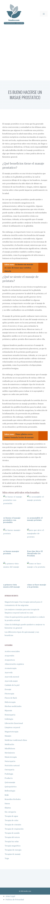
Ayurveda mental (12, 676)
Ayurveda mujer (11, 681)
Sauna (7, 803)
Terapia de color (11, 820)
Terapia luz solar (12, 841)
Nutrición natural (12, 765)
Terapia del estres (12, 837)
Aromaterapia (10, 668)
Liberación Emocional (14, 723)
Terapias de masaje (12, 854)
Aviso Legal (10, 896)
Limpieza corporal (12, 727)
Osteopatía (9, 769)
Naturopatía (10, 761)
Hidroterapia (10, 702)
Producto (9, 778)
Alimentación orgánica (14, 664)
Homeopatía (10, 714)
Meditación (9, 744)
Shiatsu (8, 807)
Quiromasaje (10, 782)
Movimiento (10, 752)
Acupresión (9, 655)
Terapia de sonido (12, 833)
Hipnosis (8, 710)
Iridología (9, 719)
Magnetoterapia (11, 731)
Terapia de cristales (13, 824)
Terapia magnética (12, 845)
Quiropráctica (10, 786)
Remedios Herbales (13, 799)
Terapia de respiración (14, 829)
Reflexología (10, 790)
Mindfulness (10, 748)
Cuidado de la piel (12, 685)
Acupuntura (10, 660)
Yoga (7, 858)
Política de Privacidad (15, 899)
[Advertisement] (25, 54)
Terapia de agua (11, 816)
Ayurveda (8, 672)
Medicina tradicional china (16, 740)
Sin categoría (10, 812)
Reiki (7, 795)
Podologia (9, 774)
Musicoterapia (11, 757)
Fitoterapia (9, 693)
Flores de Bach (11, 698)
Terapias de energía (13, 850)
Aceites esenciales (12, 651)
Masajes (8, 736)
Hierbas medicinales (13, 706)
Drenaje (8, 689)
